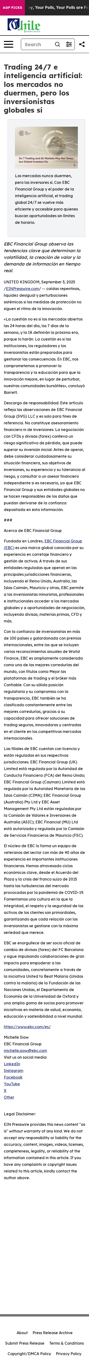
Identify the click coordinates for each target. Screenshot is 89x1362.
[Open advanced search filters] (69, 44)
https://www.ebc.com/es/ (27, 1026)
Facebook (13, 1077)
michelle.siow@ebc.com (25, 1050)
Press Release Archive (53, 1332)
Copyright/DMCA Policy (29, 1353)
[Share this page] (82, 44)
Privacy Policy (68, 1353)
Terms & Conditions (66, 1343)
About (22, 1332)
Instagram (13, 1070)
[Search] (57, 44)
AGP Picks (12, 7)
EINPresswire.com (22, 288)
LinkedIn (12, 1064)
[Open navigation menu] (8, 44)
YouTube (12, 1084)
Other (9, 1097)
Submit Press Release (24, 1343)
